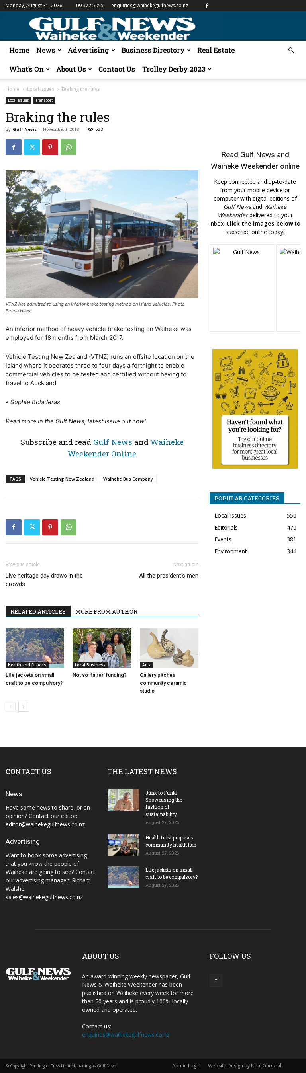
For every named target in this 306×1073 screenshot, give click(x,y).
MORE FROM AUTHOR (106, 611)
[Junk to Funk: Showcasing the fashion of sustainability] (123, 800)
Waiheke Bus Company (128, 479)
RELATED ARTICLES (38, 611)
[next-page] (23, 707)
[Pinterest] (50, 147)
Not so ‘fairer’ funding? (99, 675)
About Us (71, 69)
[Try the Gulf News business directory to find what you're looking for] (255, 409)
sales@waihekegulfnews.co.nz (44, 897)
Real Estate (216, 50)
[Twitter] (32, 147)
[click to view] (243, 288)
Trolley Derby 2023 (174, 69)
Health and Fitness (27, 665)
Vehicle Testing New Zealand (62, 479)
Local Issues (40, 89)
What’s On (26, 69)
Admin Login (186, 1065)
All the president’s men (168, 575)
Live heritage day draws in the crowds (44, 580)
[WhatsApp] (68, 147)
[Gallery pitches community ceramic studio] (169, 648)
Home (19, 50)
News (45, 50)
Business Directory (153, 50)
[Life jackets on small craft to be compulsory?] (35, 648)
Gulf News (25, 129)
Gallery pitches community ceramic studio (163, 683)
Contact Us (116, 69)
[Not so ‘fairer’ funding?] (102, 648)
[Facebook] (207, 5)
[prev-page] (11, 707)
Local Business (90, 665)
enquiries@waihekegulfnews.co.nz (149, 5)
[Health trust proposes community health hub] (123, 845)
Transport (44, 100)
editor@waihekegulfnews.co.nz (45, 824)
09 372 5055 (90, 5)
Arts (146, 665)
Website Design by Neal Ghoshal (244, 1065)
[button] (290, 50)
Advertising (88, 50)
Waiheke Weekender (244, 166)
